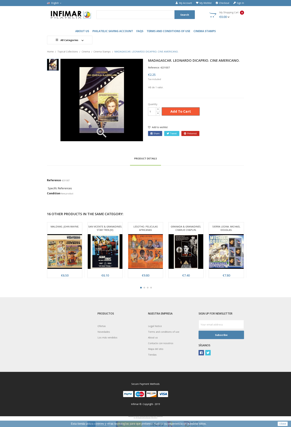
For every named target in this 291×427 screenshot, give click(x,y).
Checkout (224, 3)
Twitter (208, 352)
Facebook (201, 352)
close (282, 423)
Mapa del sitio (155, 349)
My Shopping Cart (231, 15)
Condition (53, 193)
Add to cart (180, 111)
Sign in (240, 3)
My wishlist (205, 3)
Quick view (65, 252)
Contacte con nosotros (160, 343)
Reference (54, 180)
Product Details (145, 158)
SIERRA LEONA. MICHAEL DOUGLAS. (226, 228)
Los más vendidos (107, 337)
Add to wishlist (159, 127)
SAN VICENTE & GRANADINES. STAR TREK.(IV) (105, 228)
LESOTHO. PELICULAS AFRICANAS (145, 228)
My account (185, 3)
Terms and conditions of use (163, 331)
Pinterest (192, 133)
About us (153, 337)
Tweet (173, 133)
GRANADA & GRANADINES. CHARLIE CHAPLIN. (186, 228)
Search (184, 14)
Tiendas (152, 354)
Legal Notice (155, 326)
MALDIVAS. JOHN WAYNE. (65, 226)
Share (156, 133)
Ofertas (102, 326)
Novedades (104, 331)
